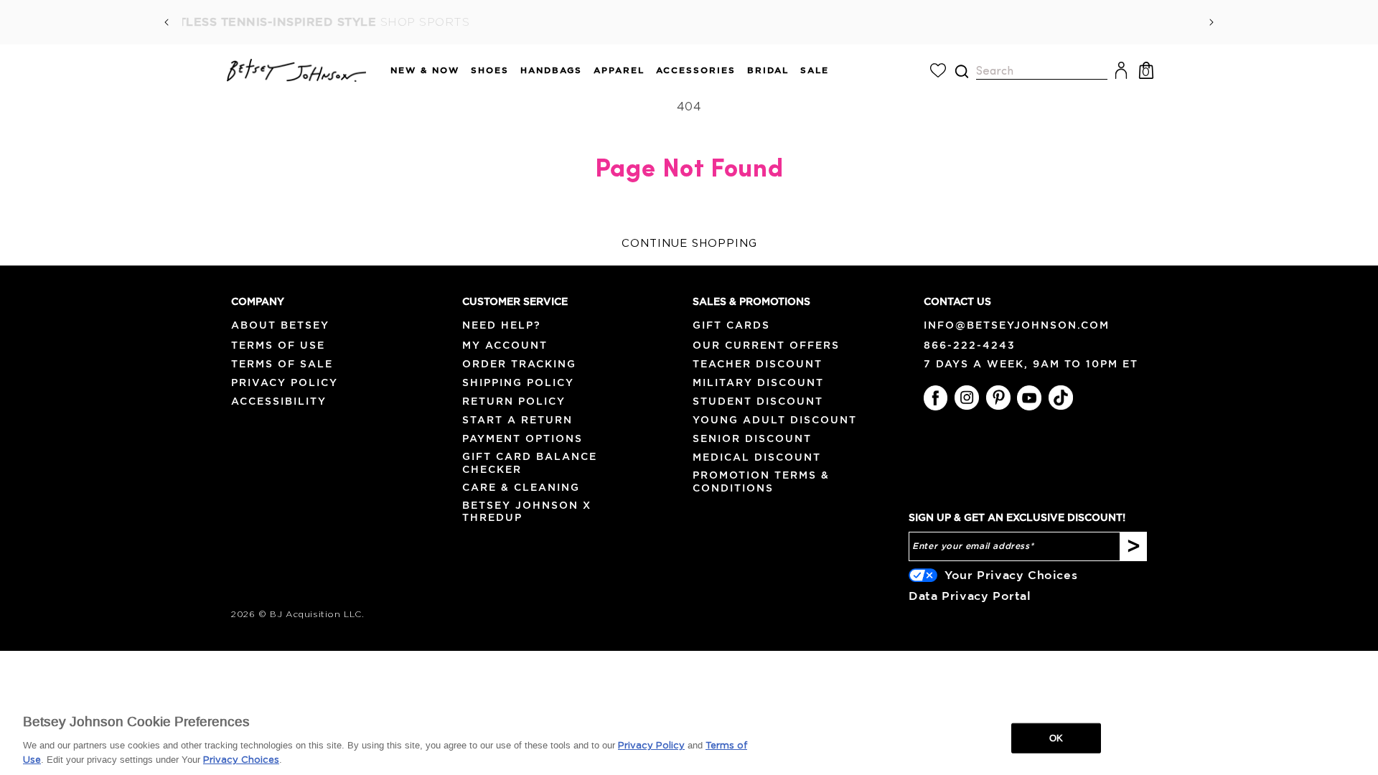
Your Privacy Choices (1011, 575)
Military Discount (758, 382)
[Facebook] (936, 397)
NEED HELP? (501, 325)
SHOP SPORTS (922, 22)
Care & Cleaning (521, 487)
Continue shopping (689, 243)
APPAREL (619, 70)
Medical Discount (757, 457)
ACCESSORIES (696, 70)
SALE (814, 70)
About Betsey (280, 325)
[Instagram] (967, 397)
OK (1056, 738)
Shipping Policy (518, 382)
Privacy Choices (241, 760)
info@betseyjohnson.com (1017, 325)
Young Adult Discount (775, 419)
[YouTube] (1029, 397)
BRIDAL (768, 70)
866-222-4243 (970, 345)
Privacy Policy (284, 382)
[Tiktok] (1061, 397)
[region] (689, 737)
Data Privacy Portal (970, 595)
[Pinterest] (998, 397)
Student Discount (758, 401)
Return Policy (514, 401)
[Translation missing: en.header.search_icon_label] (961, 71)
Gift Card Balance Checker (529, 462)
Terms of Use (278, 345)
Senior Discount (752, 438)
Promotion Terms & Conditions (761, 481)
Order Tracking (519, 363)
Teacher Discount (757, 363)
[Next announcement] (1211, 22)
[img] (962, 71)
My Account (505, 345)
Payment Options (522, 438)
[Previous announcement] (166, 22)
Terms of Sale (282, 363)
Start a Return (517, 419)
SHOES (490, 70)
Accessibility (279, 401)
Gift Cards (731, 325)
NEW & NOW (424, 70)
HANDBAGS (551, 70)
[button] (419, 70)
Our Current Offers (766, 345)
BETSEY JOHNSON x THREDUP (526, 511)
